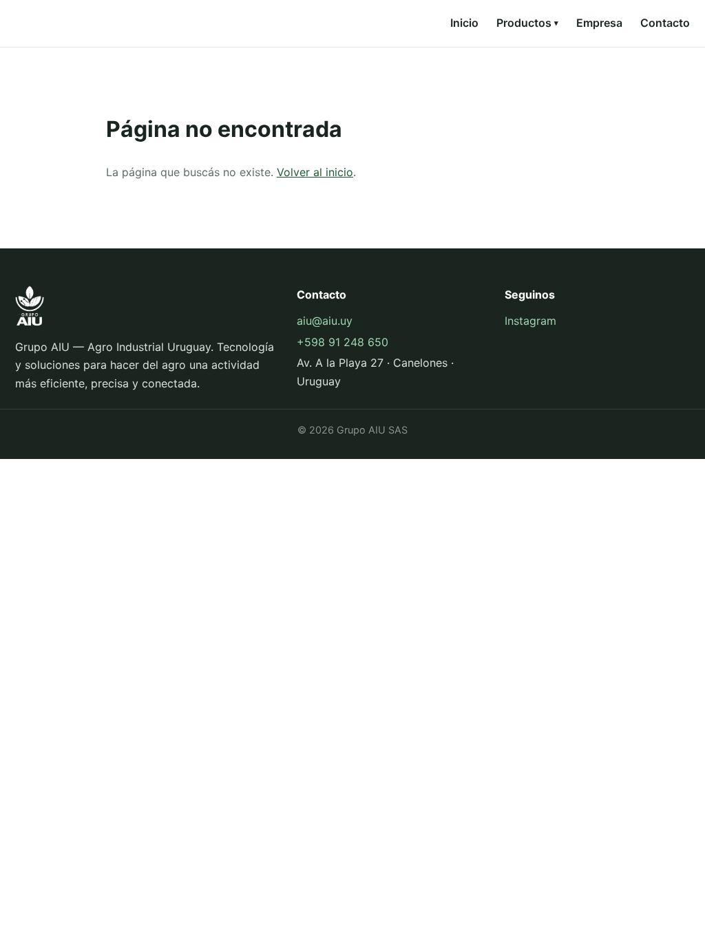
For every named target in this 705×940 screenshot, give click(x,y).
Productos (527, 23)
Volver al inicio (315, 172)
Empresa (599, 23)
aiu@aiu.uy (324, 321)
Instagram (530, 321)
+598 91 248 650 (342, 342)
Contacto (665, 23)
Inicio (464, 23)
